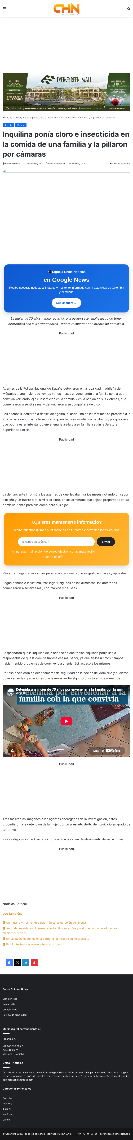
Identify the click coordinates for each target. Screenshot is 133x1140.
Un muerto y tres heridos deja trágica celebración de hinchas (46, 922)
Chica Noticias (12, 163)
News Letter (9, 1004)
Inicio (8, 117)
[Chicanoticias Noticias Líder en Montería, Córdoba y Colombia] (66, 8)
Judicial (17, 117)
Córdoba (7, 1098)
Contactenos (10, 1009)
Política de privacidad (14, 1014)
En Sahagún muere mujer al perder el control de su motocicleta (47, 938)
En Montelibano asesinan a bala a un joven (33, 944)
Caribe (6, 1119)
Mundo (21, 125)
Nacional (7, 1114)
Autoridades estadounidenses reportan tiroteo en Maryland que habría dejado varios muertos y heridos (60, 931)
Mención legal (10, 998)
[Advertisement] (66, 46)
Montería (7, 1103)
